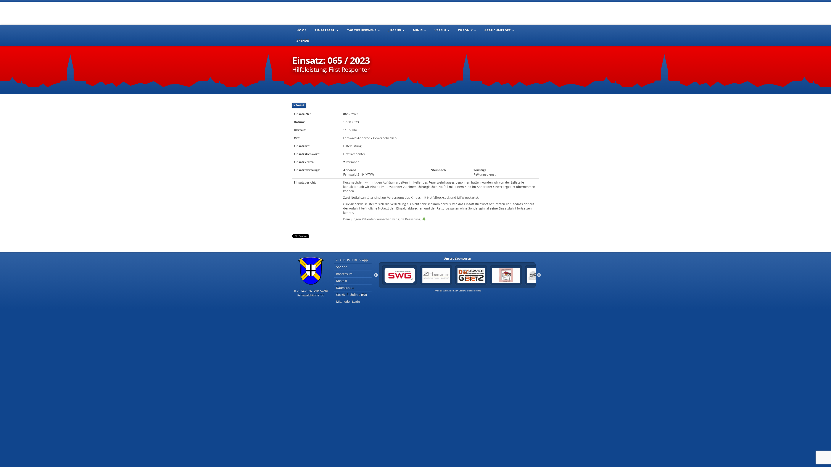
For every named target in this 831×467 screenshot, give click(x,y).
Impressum (344, 274)
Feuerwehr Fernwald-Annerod (318, 13)
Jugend (395, 30)
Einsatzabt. (325, 30)
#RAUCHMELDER (498, 30)
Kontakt (341, 281)
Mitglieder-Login (348, 301)
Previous (376, 275)
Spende (302, 40)
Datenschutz (345, 288)
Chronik (466, 30)
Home (301, 30)
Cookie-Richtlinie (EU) (351, 295)
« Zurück (298, 105)
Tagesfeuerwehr (362, 30)
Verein (441, 30)
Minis (418, 30)
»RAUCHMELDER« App (352, 260)
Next (539, 275)
